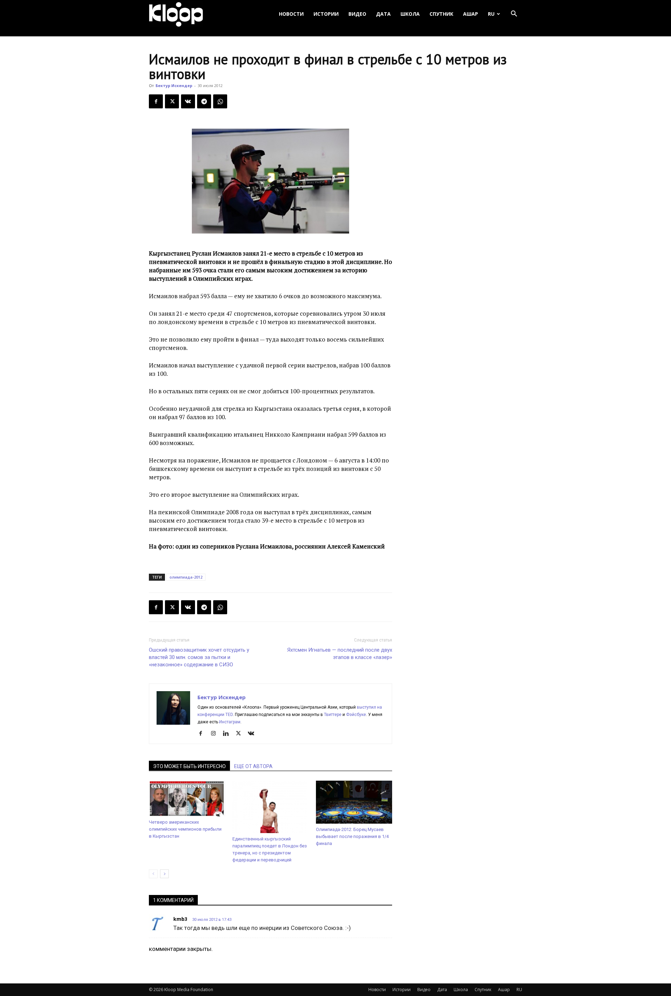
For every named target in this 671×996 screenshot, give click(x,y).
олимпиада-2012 (185, 577)
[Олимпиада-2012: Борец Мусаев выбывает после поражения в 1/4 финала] (354, 802)
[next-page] (164, 873)
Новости (291, 13)
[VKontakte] (253, 734)
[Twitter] (172, 101)
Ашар (470, 13)
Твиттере (332, 714)
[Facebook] (156, 101)
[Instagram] (216, 734)
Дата (383, 13)
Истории (326, 13)
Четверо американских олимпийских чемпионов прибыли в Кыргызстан (185, 829)
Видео (357, 13)
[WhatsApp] (220, 101)
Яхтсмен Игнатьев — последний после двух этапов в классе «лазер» (339, 653)
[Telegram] (204, 101)
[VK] (188, 101)
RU (491, 13)
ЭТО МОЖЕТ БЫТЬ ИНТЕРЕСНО (189, 766)
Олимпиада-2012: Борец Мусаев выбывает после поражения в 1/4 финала (352, 836)
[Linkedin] (228, 734)
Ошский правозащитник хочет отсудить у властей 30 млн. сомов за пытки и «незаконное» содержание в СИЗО (199, 657)
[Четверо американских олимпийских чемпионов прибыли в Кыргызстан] (187, 798)
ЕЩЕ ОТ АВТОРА (253, 766)
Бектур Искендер (174, 85)
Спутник (441, 13)
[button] (513, 14)
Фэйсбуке (356, 714)
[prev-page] (153, 873)
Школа (410, 13)
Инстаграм (229, 721)
